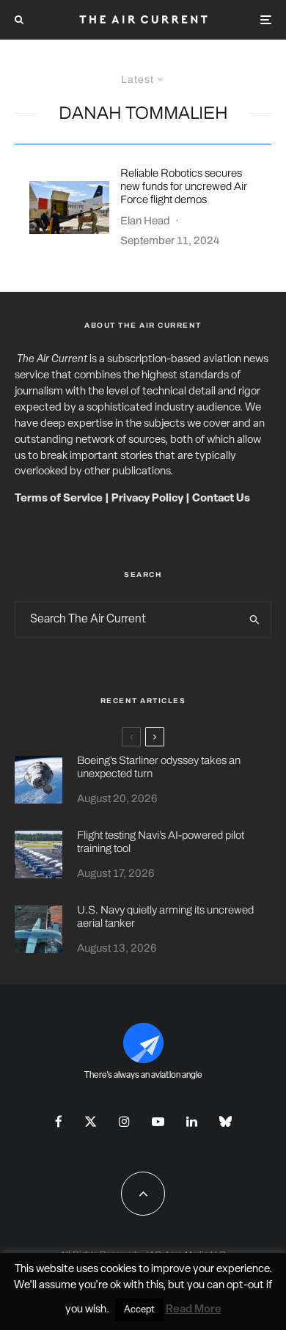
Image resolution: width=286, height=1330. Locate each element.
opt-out (245, 1285)
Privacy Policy (147, 498)
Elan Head (145, 221)
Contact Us (221, 498)
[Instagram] (124, 1121)
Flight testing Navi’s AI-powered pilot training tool (160, 841)
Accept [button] (139, 1310)
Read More (193, 1309)
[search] (255, 619)
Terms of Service (59, 498)
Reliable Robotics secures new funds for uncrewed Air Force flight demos (183, 186)
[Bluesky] (225, 1121)
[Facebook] (58, 1121)
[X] (90, 1121)
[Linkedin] (191, 1121)
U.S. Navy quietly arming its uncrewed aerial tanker (165, 916)
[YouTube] (158, 1121)
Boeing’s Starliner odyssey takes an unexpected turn (159, 766)
